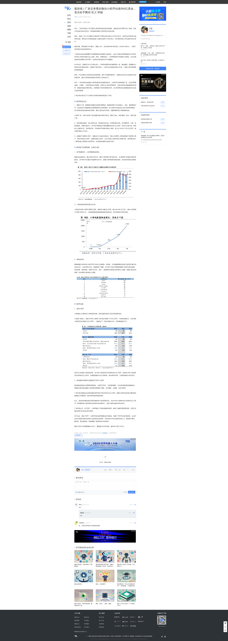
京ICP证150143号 (126, 639)
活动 (69, 36)
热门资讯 (101, 617)
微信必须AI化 (78, 584)
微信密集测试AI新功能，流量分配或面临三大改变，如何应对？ (105, 565)
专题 (69, 33)
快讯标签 (101, 627)
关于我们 (86, 620)
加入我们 (86, 627)
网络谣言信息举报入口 (80, 631)
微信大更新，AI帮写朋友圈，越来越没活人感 (83, 604)
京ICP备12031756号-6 (116, 639)
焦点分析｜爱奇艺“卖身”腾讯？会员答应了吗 (153, 61)
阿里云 (90, 636)
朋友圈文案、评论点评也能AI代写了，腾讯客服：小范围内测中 (126, 585)
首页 (69, 15)
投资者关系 (77, 627)
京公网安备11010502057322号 (139, 639)
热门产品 (101, 620)
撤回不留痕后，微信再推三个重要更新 (83, 565)
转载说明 (105, 433)
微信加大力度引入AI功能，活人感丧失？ (126, 565)
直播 (69, 26)
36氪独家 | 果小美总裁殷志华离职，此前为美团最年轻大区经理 (152, 136)
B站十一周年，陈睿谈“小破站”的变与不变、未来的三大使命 (153, 46)
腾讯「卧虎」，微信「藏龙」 (104, 603)
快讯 (69, 18)
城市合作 (76, 617)
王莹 (75, 17)
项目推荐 (77, 435)
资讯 (69, 22)
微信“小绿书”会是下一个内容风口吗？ (126, 604)
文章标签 (101, 624)
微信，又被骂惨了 (101, 584)
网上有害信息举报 (148, 636)
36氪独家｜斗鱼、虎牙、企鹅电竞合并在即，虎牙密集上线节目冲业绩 (153, 54)
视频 (69, 29)
